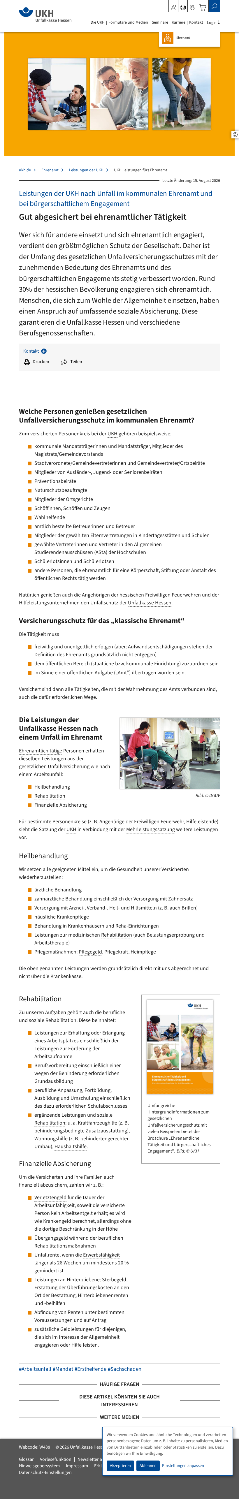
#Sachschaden (124, 1369)
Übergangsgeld (51, 1238)
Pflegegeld (90, 952)
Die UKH (98, 22)
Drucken (41, 361)
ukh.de (25, 170)
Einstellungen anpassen (183, 1466)
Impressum (77, 1466)
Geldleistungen (77, 1329)
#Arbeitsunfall (35, 1369)
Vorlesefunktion (55, 1459)
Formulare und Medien (128, 22)
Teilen (76, 361)
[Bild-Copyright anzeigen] (235, 134)
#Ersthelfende (90, 1369)
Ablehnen (148, 1466)
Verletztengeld (50, 1197)
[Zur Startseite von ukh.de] (45, 14)
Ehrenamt (50, 170)
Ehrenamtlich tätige (40, 750)
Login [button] (212, 22)
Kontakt (196, 22)
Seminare (160, 22)
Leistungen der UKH (86, 170)
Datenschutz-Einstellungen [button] (45, 1472)
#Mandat (63, 1369)
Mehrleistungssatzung (150, 829)
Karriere (178, 22)
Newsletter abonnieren (100, 1459)
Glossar (26, 1459)
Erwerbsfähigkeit (101, 1255)
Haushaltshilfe (71, 1146)
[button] (183, 5)
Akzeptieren (120, 1466)
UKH (112, 433)
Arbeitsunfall (48, 774)
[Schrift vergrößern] (173, 5)
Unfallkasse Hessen (149, 602)
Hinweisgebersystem (39, 1466)
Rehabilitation (49, 796)
